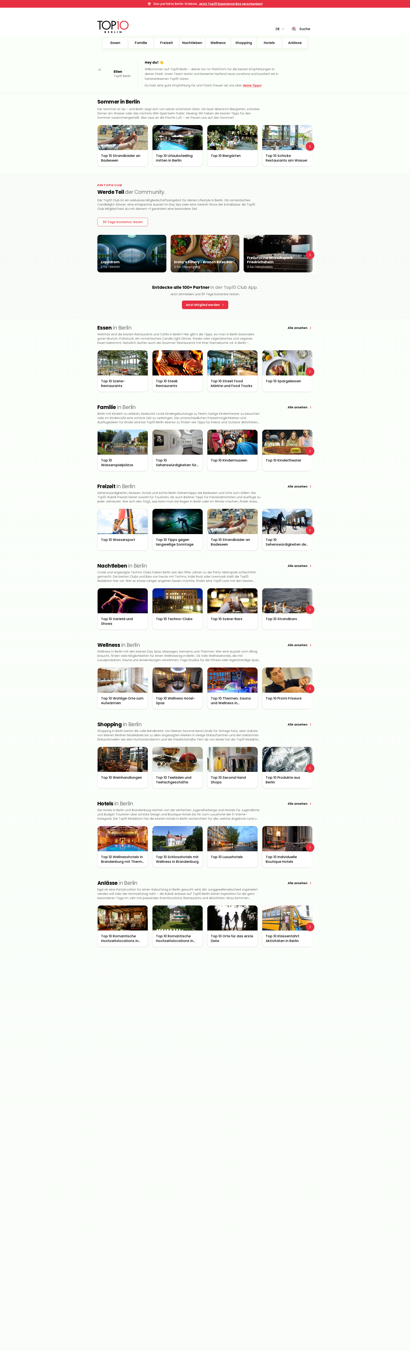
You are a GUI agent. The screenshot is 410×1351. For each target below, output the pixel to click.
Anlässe (295, 42)
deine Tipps (252, 85)
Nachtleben (192, 42)
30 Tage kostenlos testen (123, 222)
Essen (115, 42)
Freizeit (166, 42)
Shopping (243, 42)
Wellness (218, 42)
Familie (141, 42)
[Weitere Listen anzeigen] (310, 146)
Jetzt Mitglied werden (202, 305)
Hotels (269, 42)
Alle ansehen (298, 328)
